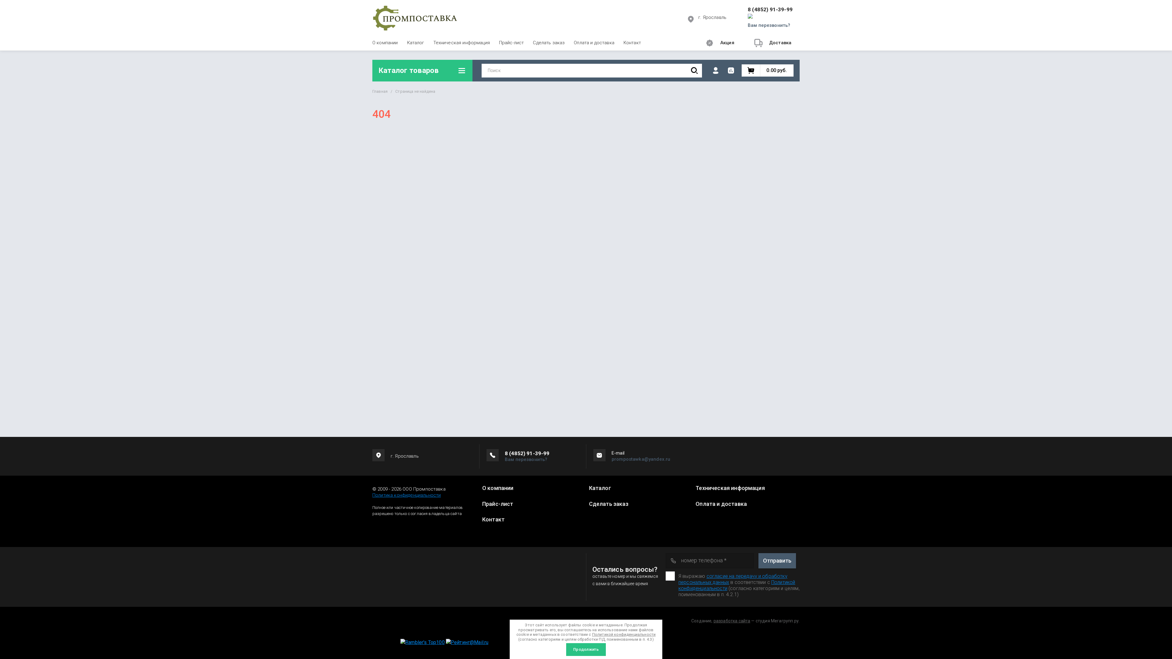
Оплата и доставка (594, 42)
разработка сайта (732, 620)
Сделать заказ (549, 42)
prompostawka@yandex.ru (641, 459)
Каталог (415, 42)
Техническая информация (461, 42)
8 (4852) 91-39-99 (770, 10)
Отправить (777, 560)
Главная (380, 91)
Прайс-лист (511, 42)
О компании (385, 42)
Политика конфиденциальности (406, 495)
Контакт (632, 42)
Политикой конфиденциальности (624, 634)
